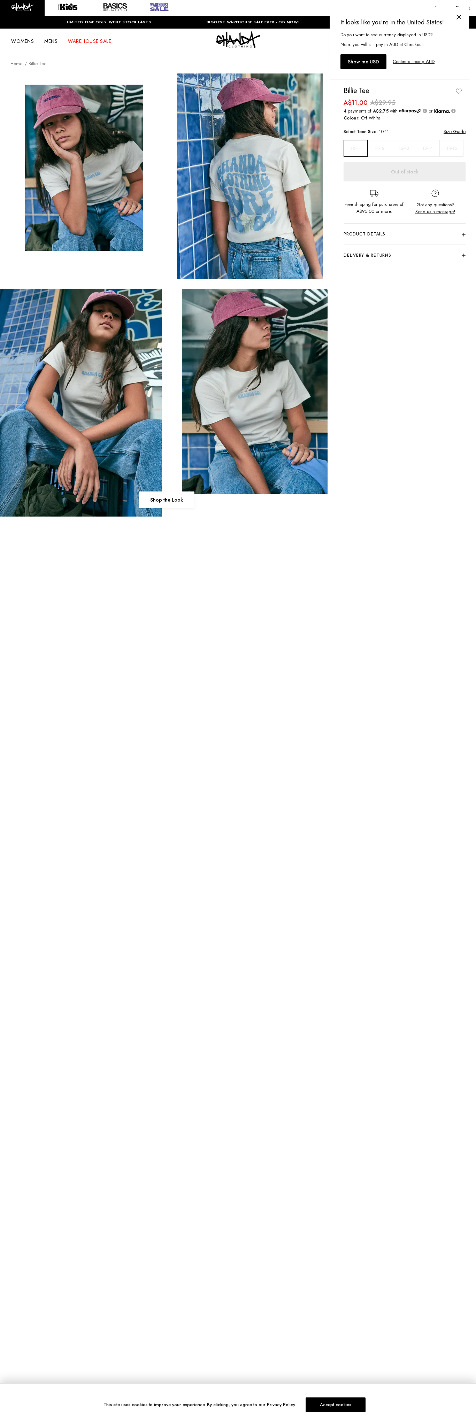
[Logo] (238, 46)
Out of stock (404, 171)
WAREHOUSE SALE (89, 41)
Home (16, 63)
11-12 (380, 148)
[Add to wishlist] (459, 91)
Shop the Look (166, 499)
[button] (22, 8)
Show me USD (363, 61)
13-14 (427, 148)
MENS (50, 41)
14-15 (451, 148)
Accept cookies (335, 1404)
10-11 (356, 148)
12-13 (404, 148)
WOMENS (22, 41)
